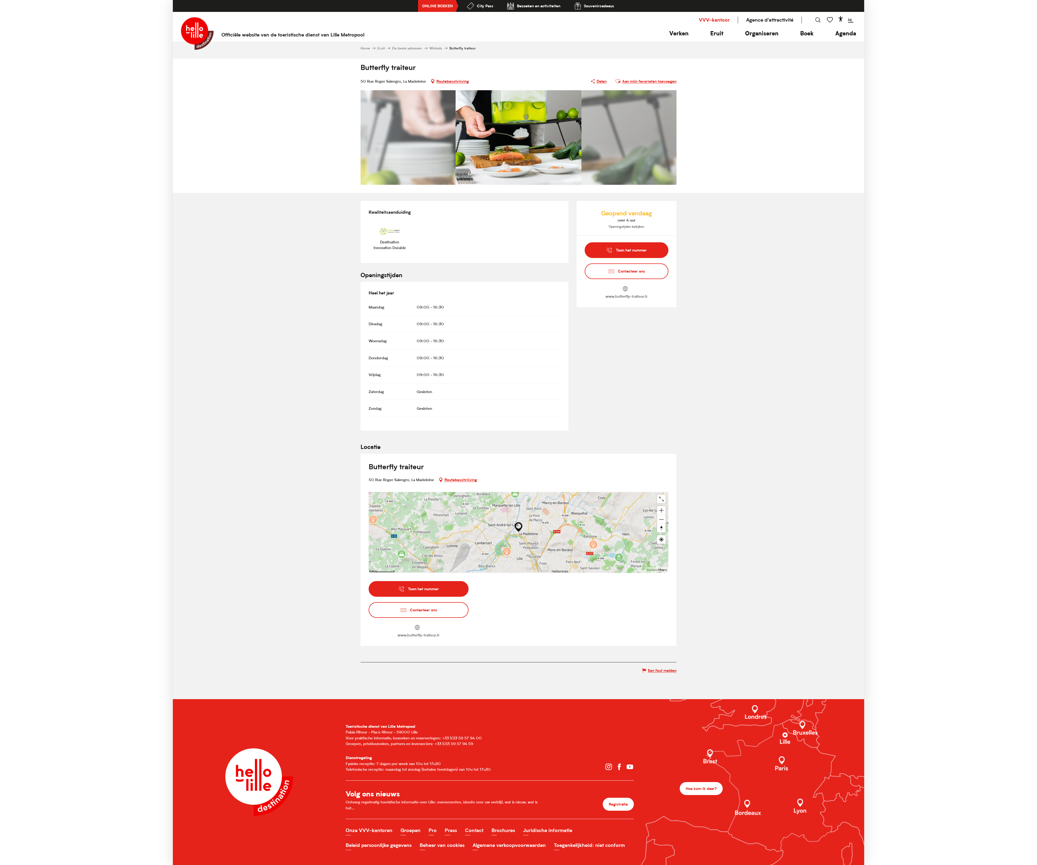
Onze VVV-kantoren (369, 830)
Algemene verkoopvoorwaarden (509, 845)
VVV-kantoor (714, 20)
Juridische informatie (547, 830)
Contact (474, 830)
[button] (679, 33)
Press (451, 830)
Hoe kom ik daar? (701, 788)
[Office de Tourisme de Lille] (197, 33)
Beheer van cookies (442, 845)
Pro (433, 830)
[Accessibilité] (840, 19)
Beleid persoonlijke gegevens (379, 845)
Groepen (410, 830)
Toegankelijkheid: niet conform (589, 845)
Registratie (618, 804)
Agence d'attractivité (769, 20)
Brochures (503, 830)
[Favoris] (830, 20)
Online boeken (437, 5)
